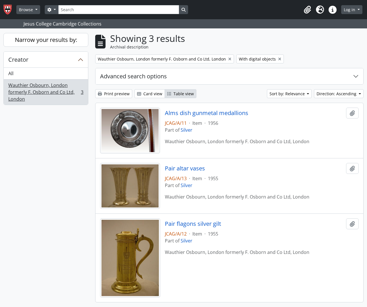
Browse (26, 9)
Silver (186, 130)
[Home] (9, 9)
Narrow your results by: (46, 40)
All (10, 73)
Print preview (116, 93)
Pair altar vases (185, 168)
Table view (183, 93)
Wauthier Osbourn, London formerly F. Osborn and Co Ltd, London (45, 92)
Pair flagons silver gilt (193, 223)
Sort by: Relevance (288, 93)
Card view (152, 93)
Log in (350, 9)
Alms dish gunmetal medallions (206, 113)
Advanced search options (133, 76)
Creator (18, 59)
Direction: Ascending (337, 93)
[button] (307, 9)
